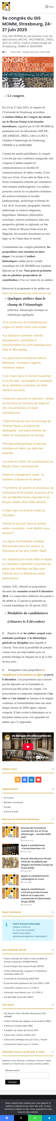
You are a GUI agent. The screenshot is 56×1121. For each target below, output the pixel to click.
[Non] (52, 1110)
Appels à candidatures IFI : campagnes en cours (35, 877)
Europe (7, 807)
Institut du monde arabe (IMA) (18, 1026)
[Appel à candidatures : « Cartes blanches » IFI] (10, 849)
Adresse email (12, 1070)
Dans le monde (11, 811)
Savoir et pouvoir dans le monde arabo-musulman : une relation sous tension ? (26, 528)
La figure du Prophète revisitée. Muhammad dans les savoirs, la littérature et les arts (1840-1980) (24, 546)
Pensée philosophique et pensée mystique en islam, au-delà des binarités (24, 448)
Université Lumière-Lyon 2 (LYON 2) (21, 988)
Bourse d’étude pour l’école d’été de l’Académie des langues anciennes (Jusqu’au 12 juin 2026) (37, 863)
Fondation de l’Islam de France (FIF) (21, 1030)
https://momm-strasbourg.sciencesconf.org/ (26, 293)
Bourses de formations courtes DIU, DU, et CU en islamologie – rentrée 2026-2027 (36, 832)
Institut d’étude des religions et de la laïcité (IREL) (27, 1021)
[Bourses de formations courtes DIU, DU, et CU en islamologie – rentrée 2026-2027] (10, 832)
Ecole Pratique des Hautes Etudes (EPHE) (24, 966)
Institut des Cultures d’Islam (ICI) (20, 1035)
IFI (5, 52)
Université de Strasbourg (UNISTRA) (21, 978)
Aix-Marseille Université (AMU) (18, 997)
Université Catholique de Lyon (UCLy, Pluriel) (25, 1039)
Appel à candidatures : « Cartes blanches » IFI (33, 847)
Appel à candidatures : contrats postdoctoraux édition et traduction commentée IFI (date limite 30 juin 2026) (36, 895)
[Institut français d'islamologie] (6, 6)
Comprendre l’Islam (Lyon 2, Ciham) (21, 1044)
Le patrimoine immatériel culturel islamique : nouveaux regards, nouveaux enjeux (24, 362)
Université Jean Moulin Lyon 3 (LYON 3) (23, 992)
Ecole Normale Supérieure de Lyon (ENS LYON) (26, 983)
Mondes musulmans (13, 802)
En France (9, 798)
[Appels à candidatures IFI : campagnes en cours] (10, 880)
